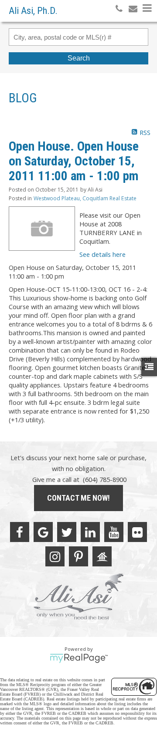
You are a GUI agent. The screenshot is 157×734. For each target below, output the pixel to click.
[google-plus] (43, 532)
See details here (102, 254)
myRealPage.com (78, 658)
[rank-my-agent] (102, 556)
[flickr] (137, 532)
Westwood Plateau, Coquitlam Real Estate (85, 198)
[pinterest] (78, 556)
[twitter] (66, 532)
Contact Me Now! (78, 497)
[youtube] (113, 532)
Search (79, 58)
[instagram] (55, 556)
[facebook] (19, 532)
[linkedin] (90, 532)
